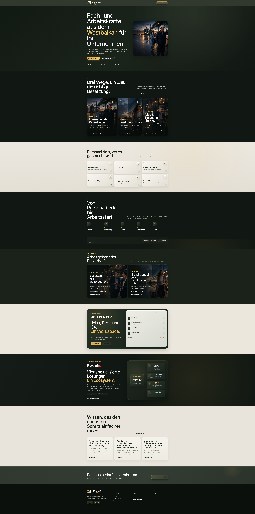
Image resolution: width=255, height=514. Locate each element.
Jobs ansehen (106, 343)
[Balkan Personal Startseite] (94, 3)
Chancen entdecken (136, 294)
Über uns (117, 3)
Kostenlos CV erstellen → (138, 496)
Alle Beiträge (140, 433)
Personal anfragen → (117, 498)
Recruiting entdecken (95, 133)
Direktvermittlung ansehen (127, 133)
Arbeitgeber (130, 3)
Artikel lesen (93, 457)
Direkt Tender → (116, 500)
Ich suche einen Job (107, 58)
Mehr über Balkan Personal (94, 398)
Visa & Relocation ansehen (152, 133)
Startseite (111, 3)
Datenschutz (161, 509)
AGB (167, 509)
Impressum (155, 509)
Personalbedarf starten (96, 294)
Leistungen (123, 2)
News (141, 3)
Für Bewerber (136, 493)
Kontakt (146, 3)
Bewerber (137, 3)
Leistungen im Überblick (142, 93)
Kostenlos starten (96, 343)
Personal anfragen (162, 2)
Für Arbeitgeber (116, 493)
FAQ (153, 498)
